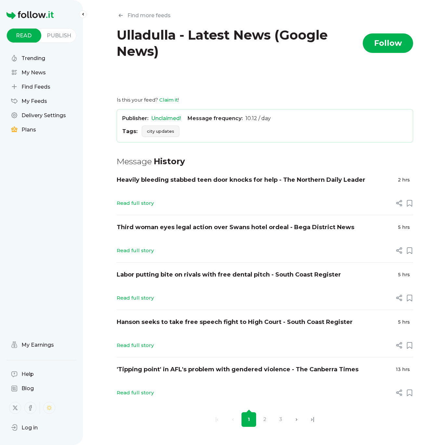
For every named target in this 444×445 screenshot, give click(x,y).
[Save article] (409, 203)
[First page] (217, 419)
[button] (24, 427)
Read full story (135, 203)
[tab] (24, 35)
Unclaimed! (166, 118)
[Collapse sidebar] (83, 14)
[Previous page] (233, 419)
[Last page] (312, 419)
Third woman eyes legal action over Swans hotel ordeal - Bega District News (235, 227)
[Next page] (296, 419)
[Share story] (399, 203)
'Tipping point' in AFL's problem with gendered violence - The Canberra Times (238, 369)
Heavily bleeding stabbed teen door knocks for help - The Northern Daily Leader (241, 179)
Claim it (168, 100)
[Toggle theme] (49, 408)
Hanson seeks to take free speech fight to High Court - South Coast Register (235, 322)
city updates (160, 131)
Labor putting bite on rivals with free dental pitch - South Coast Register (229, 274)
